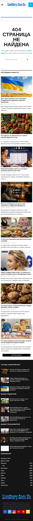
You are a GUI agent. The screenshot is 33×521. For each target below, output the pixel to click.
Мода (2, 475)
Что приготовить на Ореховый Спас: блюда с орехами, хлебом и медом (16, 306)
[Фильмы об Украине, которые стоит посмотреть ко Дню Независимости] (16, 192)
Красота (4, 148)
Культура (4, 77)
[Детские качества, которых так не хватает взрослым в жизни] (5, 400)
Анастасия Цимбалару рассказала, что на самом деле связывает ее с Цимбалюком (20, 418)
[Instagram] (14, 511)
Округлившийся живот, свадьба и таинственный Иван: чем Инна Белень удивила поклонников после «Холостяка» (20, 410)
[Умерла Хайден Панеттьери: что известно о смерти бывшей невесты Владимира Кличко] (16, 260)
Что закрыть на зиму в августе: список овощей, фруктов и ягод (14, 136)
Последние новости (10, 72)
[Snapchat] (28, 511)
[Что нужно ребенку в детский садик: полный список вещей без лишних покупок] (16, 329)
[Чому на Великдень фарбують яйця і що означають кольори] (5, 448)
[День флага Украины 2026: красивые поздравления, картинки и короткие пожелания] (16, 86)
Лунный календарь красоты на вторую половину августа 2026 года (14, 169)
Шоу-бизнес (4, 251)
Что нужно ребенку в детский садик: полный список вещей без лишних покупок (16, 341)
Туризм (3, 483)
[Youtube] (23, 511)
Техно (2, 480)
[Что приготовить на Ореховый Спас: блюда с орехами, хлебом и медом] (16, 293)
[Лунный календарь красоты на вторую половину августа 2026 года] (16, 157)
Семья (3, 218)
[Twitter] (10, 511)
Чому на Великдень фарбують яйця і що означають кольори (21, 447)
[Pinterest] (19, 511)
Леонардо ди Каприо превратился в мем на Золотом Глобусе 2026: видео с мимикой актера (20, 439)
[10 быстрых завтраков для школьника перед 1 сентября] (16, 227)
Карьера (3, 478)
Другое (3, 461)
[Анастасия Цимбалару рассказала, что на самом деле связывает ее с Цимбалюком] (5, 419)
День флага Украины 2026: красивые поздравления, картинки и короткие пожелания (13, 100)
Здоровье (3, 463)
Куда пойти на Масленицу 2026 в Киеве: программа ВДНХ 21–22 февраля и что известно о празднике (21, 430)
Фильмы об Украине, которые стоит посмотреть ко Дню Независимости (13, 205)
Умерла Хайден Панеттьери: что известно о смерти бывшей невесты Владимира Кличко (16, 273)
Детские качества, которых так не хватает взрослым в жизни (19, 399)
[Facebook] (5, 511)
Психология (4, 485)
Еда (3, 114)
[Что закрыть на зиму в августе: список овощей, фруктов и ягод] (16, 123)
